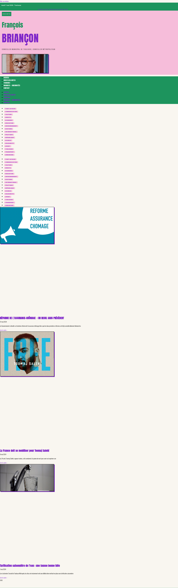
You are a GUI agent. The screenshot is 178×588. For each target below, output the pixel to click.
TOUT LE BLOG (10, 108)
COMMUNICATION (11, 111)
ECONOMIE (8, 120)
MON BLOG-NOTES (10, 80)
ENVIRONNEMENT (11, 126)
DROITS (8, 117)
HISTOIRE (8, 129)
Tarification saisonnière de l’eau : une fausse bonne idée (30, 566)
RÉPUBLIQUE (9, 137)
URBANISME (9, 155)
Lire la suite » (3, 330)
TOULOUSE (9, 149)
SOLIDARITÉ (9, 143)
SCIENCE (8, 140)
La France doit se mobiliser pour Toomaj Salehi (24, 451)
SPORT (7, 146)
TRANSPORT (9, 152)
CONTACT (7, 88)
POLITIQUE (9, 134)
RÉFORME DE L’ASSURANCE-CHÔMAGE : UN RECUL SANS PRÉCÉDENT (32, 318)
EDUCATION (9, 123)
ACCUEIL (6, 77)
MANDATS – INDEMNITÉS (12, 85)
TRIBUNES (7, 83)
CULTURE (8, 114)
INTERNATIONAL (11, 131)
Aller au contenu (4, 1)
